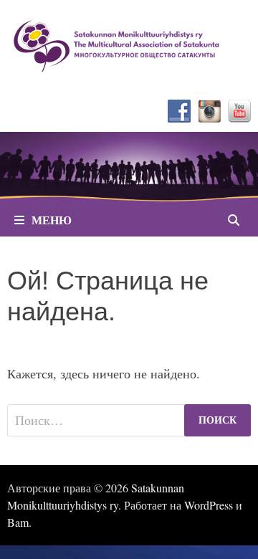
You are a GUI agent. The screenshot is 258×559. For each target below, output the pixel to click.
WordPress (208, 504)
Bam (18, 522)
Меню (52, 219)
